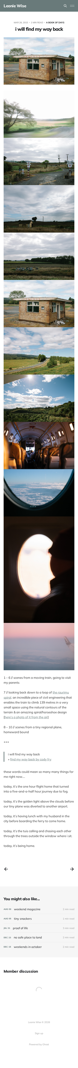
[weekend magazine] (39, 909)
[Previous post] (6, 869)
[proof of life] (39, 928)
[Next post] (72, 869)
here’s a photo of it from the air (26, 717)
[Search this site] (65, 6)
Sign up (39, 1033)
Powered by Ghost (39, 1044)
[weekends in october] (39, 947)
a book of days (55, 22)
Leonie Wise (15, 6)
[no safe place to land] (39, 937)
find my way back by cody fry (30, 759)
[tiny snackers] (39, 918)
